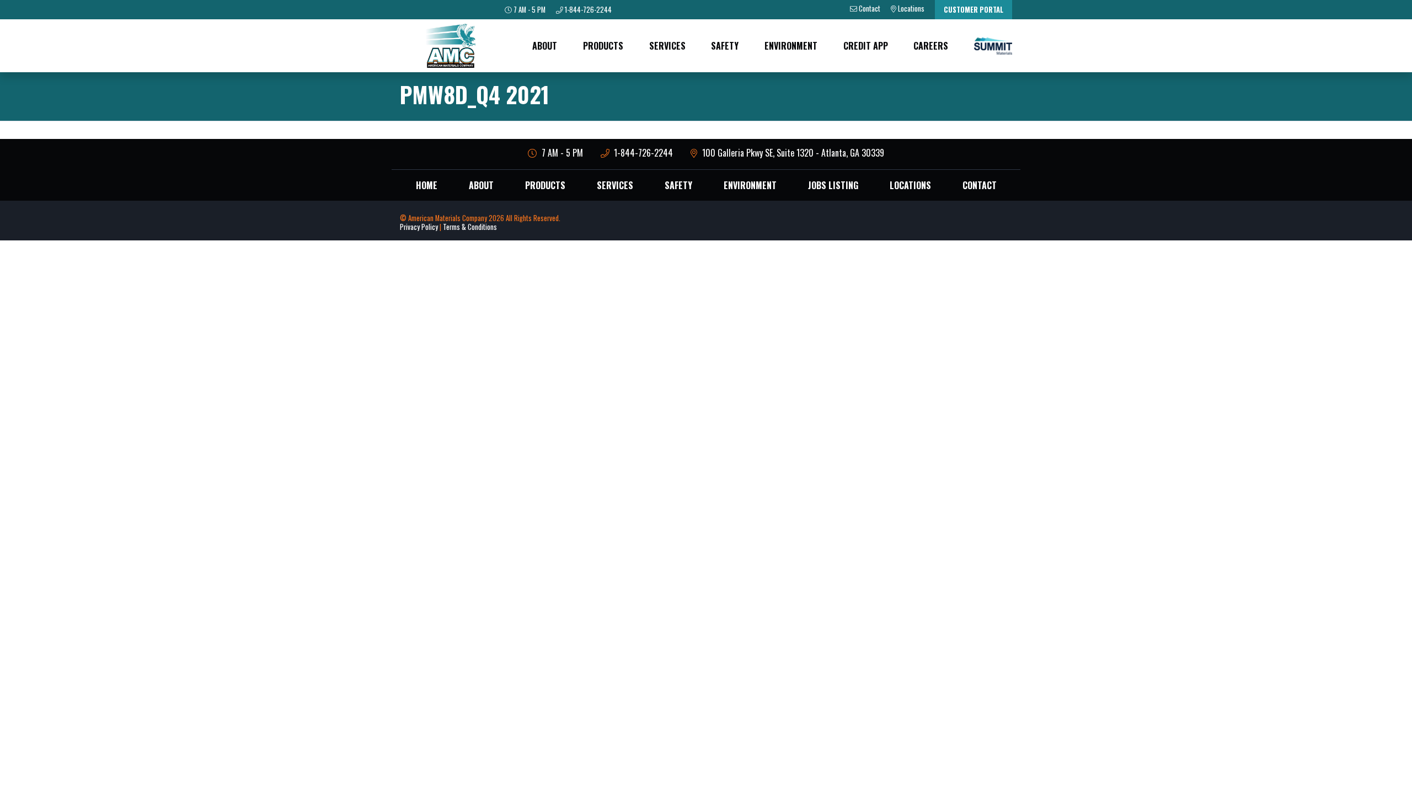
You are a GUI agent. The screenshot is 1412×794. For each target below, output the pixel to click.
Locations (910, 185)
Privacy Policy (419, 227)
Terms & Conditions (470, 227)
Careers (930, 45)
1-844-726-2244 (587, 9)
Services (667, 45)
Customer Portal (973, 9)
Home (426, 185)
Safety (725, 45)
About (544, 45)
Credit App (865, 45)
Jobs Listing (833, 185)
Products (603, 45)
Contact (979, 185)
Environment (790, 45)
